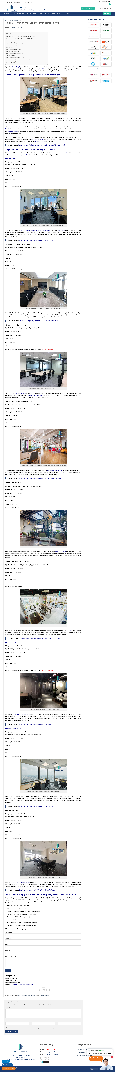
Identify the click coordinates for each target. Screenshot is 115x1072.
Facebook (7, 1065)
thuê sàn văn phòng (39, 141)
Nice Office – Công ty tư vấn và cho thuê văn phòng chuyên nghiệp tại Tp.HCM (26, 59)
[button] (104, 1)
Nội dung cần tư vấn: (10, 956)
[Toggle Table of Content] (44, 34)
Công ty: (7, 950)
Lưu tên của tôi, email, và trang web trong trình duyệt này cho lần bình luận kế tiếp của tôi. (32, 1028)
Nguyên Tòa (54, 13)
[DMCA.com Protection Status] (44, 1061)
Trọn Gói (47, 13)
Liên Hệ (68, 13)
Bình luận (8, 1007)
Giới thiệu (13, 13)
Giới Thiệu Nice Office (83, 1049)
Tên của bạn (8, 932)
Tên (6, 1020)
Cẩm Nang (62, 13)
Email (6, 944)
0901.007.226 (51, 1049)
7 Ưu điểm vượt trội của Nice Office (15, 61)
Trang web (60, 1020)
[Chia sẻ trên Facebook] (38, 990)
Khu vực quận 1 (10, 40)
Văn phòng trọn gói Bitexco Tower (15, 42)
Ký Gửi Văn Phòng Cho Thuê (84, 1055)
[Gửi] (110, 4)
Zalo (5, 1061)
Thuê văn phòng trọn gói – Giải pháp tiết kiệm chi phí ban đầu (21, 36)
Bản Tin (7, 20)
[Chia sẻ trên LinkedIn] (49, 990)
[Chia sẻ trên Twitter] (40, 990)
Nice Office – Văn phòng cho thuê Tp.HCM (22, 984)
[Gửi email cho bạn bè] (43, 990)
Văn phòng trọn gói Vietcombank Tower (16, 44)
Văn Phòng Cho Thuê (22, 13)
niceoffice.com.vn (52, 1054)
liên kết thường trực (44, 995)
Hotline (8, 1068)
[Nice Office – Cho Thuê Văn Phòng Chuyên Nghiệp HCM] (12, 8)
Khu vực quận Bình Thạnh (12, 51)
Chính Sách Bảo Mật (82, 1052)
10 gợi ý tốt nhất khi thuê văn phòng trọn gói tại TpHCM (20, 38)
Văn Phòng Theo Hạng (36, 13)
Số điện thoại (8, 938)
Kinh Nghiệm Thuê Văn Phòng (17, 20)
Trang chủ (6, 13)
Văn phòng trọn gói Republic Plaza (15, 57)
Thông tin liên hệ (10, 63)
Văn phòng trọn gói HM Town (13, 49)
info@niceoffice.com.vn (54, 1052)
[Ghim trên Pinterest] (46, 990)
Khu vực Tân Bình (10, 55)
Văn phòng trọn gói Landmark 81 (14, 53)
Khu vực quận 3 (10, 47)
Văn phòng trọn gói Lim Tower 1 (14, 45)
